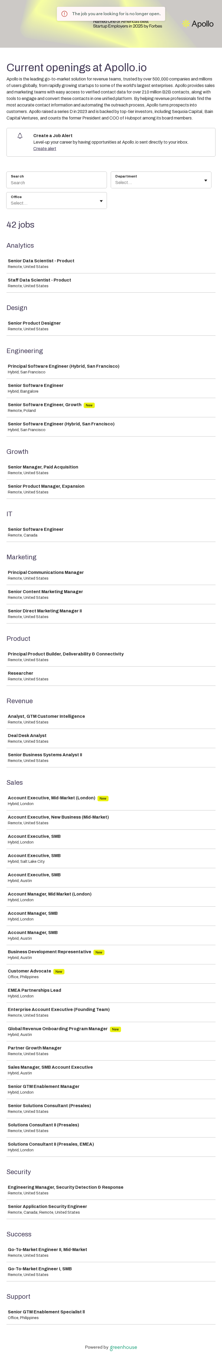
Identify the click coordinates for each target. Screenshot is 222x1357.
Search (17, 176)
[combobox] (115, 183)
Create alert (44, 148)
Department (126, 176)
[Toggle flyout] (206, 180)
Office (16, 197)
